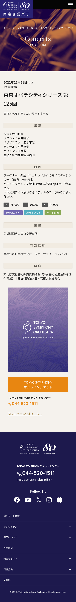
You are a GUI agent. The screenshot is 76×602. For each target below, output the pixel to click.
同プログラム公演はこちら (25, 414)
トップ (7, 27)
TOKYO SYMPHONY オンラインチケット (38, 384)
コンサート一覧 (25, 27)
